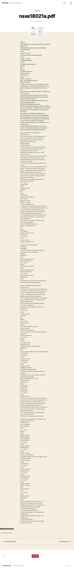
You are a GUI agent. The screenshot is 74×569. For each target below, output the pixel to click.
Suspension (37, 10)
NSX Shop (5, 3)
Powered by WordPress (18, 565)
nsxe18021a (5, 533)
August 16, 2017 (40, 21)
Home (64, 2)
